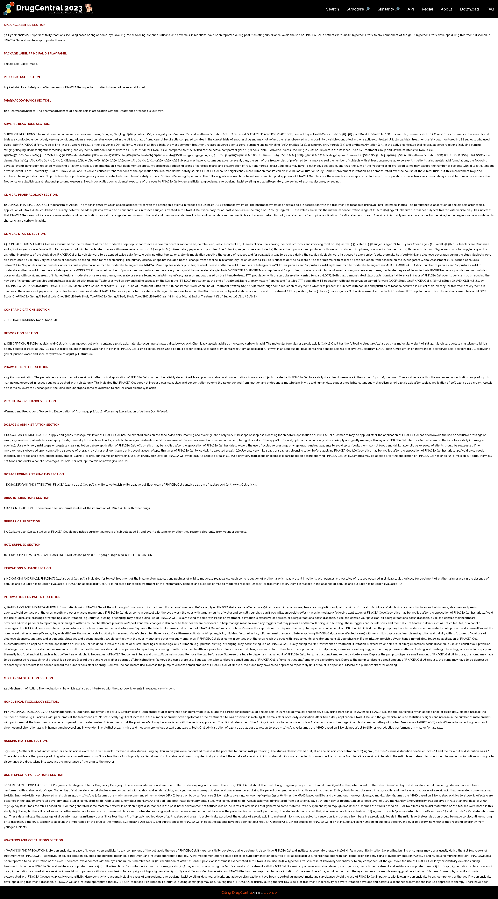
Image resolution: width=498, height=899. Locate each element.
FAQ (490, 9)
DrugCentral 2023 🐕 (55, 7)
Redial (427, 9)
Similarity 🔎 (389, 9)
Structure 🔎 (358, 9)
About (446, 9)
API (411, 9)
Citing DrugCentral (237, 892)
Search (332, 9)
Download (469, 9)
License (270, 892)
